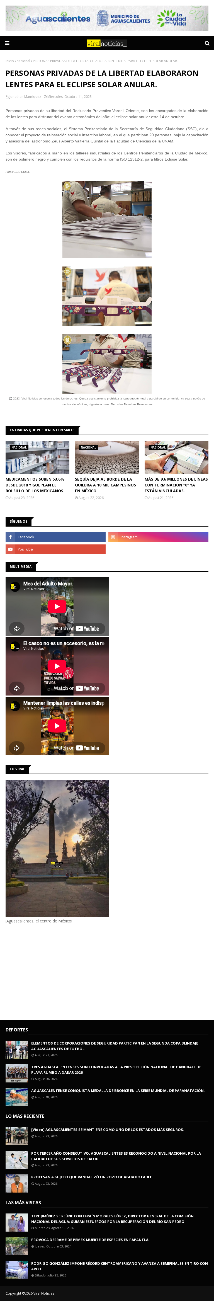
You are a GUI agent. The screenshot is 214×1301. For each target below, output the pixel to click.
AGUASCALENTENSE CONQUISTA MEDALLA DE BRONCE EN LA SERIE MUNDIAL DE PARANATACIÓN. (118, 1090)
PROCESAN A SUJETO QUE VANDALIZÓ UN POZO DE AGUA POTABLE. (92, 1176)
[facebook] (56, 537)
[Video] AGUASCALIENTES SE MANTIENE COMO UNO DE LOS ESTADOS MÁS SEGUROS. (107, 1129)
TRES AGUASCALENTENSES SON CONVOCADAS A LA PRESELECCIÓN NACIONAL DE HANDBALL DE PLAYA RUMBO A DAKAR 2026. (116, 1069)
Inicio (10, 61)
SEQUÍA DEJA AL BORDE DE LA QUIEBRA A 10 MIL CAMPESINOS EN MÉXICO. (105, 484)
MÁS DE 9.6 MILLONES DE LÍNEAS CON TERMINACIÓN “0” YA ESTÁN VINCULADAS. (176, 484)
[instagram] (158, 537)
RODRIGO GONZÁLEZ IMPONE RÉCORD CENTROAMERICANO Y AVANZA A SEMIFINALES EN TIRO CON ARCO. (119, 1266)
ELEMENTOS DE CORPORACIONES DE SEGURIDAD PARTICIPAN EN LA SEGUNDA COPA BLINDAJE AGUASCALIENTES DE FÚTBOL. (114, 1046)
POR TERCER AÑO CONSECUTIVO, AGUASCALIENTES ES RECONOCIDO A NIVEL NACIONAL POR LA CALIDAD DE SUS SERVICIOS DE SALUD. (116, 1156)
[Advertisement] (52, 971)
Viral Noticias (43, 1293)
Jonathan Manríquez (25, 96)
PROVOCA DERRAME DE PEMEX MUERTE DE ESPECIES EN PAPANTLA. (90, 1239)
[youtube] (56, 549)
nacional (23, 61)
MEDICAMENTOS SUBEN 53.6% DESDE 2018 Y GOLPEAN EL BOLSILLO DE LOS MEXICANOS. (35, 484)
